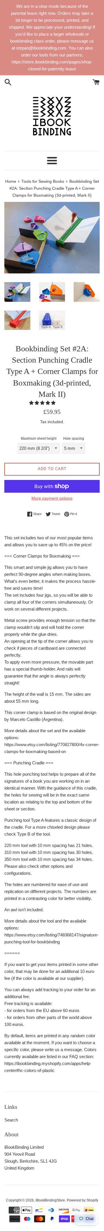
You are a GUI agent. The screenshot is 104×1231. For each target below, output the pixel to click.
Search (11, 1119)
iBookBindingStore (50, 1200)
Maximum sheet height (38, 438)
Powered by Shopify (82, 1200)
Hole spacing (73, 438)
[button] (43, 402)
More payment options (52, 498)
